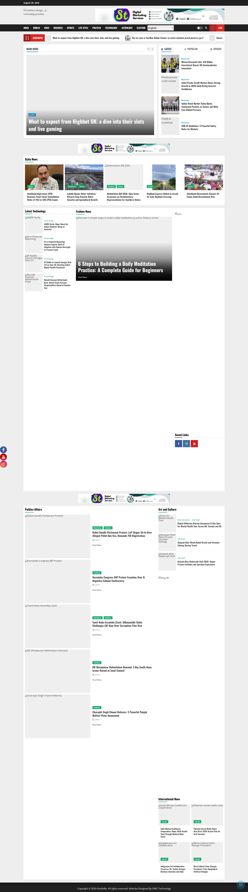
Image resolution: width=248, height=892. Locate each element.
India (26, 28)
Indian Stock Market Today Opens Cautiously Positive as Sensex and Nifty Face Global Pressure (170, 105)
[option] (90, 95)
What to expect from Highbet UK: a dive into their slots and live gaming (60, 38)
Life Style (83, 28)
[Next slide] (152, 49)
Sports (70, 28)
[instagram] (186, 443)
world (164, 822)
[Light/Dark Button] (200, 28)
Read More (82, 277)
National (72, 186)
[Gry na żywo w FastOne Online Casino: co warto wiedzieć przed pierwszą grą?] (90, 95)
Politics (96, 28)
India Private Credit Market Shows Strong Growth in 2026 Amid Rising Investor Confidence (170, 84)
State (46, 28)
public (32, 115)
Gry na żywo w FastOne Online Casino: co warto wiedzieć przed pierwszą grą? (142, 38)
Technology (111, 28)
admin (97, 540)
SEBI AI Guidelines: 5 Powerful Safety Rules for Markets (170, 126)
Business (58, 28)
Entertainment (184, 520)
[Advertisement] (199, 470)
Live (220, 28)
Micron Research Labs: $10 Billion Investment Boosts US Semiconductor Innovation (170, 64)
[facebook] (178, 443)
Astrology (127, 28)
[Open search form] (206, 27)
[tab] (166, 49)
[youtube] (194, 443)
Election (141, 28)
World (36, 28)
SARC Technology (161, 888)
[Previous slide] (148, 49)
